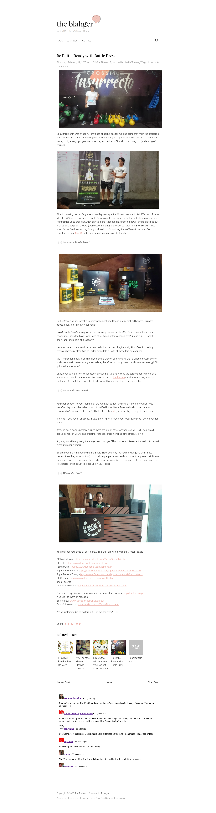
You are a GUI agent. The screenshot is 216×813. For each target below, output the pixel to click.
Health (119, 62)
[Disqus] (108, 730)
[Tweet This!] (68, 623)
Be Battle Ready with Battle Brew (86, 55)
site (114, 411)
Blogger (105, 793)
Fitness (104, 62)
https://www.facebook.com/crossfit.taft (87, 563)
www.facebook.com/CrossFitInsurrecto (98, 604)
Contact (87, 40)
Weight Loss (146, 62)
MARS (78, 233)
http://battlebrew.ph (134, 593)
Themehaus (72, 798)
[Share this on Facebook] (65, 623)
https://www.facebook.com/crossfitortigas (93, 578)
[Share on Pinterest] (76, 623)
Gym (112, 62)
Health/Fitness (131, 62)
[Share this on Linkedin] (80, 623)
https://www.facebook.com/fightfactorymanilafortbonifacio (110, 570)
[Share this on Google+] (72, 623)
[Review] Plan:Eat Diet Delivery (64, 661)
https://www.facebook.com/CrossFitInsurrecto (102, 585)
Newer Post (63, 682)
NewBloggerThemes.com (113, 798)
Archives (72, 40)
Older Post (153, 682)
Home (60, 40)
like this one (119, 377)
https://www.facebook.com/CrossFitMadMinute (100, 559)
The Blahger (81, 793)
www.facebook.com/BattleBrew (87, 600)
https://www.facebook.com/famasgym (92, 566)
